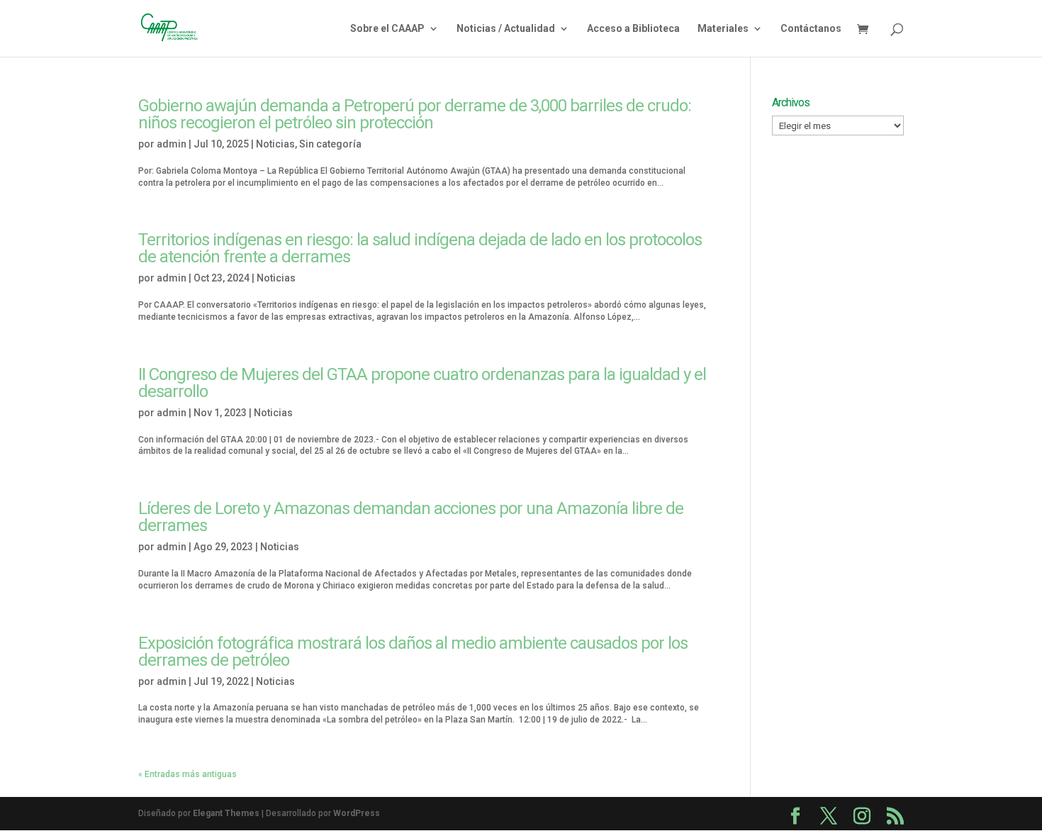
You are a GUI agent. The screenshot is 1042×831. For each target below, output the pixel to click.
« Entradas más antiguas (187, 774)
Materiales (723, 28)
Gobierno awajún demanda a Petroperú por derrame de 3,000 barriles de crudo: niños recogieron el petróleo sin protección (414, 114)
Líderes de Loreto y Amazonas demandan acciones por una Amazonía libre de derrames (410, 516)
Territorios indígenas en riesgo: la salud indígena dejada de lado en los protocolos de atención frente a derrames (420, 248)
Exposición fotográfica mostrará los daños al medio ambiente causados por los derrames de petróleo (413, 651)
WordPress (356, 813)
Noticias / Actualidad (505, 28)
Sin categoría (330, 144)
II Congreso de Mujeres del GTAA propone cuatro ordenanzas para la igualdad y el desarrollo (422, 382)
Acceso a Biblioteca (633, 28)
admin (171, 144)
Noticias (275, 144)
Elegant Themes (226, 813)
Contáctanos (810, 28)
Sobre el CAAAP (387, 28)
